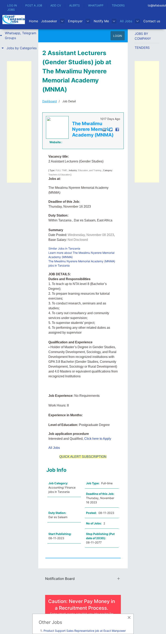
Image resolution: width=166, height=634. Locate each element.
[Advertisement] (19, 122)
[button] (19, 35)
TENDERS (118, 5)
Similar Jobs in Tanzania (64, 248)
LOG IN (12, 5)
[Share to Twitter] (111, 129)
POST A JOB (33, 5)
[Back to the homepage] (13, 19)
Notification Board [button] (60, 578)
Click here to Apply (97, 438)
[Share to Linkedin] (104, 129)
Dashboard (49, 101)
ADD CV (55, 5)
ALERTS (74, 5)
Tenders (142, 48)
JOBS (11, 9)
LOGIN (117, 35)
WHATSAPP (95, 5)
